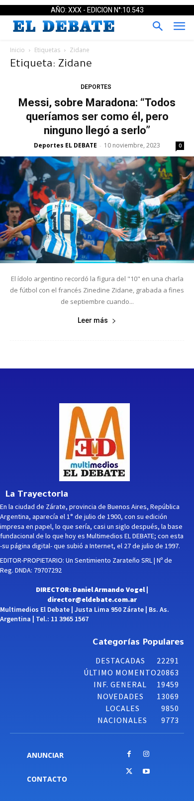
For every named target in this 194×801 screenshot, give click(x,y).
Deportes (96, 86)
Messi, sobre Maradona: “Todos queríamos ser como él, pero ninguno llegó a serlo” (97, 116)
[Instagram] (146, 754)
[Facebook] (129, 754)
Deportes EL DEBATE (65, 145)
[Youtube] (146, 772)
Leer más (93, 320)
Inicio (17, 50)
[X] (129, 772)
